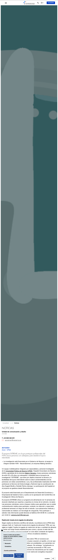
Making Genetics (30, 473)
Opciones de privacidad (2, 530)
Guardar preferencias (10, 550)
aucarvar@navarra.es (13, 440)
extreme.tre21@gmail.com (20, 515)
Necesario (8, 543)
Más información (7, 540)
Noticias (16, 423)
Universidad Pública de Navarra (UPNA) (19, 471)
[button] (6, 3)
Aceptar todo (8, 555)
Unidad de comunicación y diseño (14, 432)
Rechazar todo (19, 555)
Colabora (51, 2)
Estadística (8, 546)
